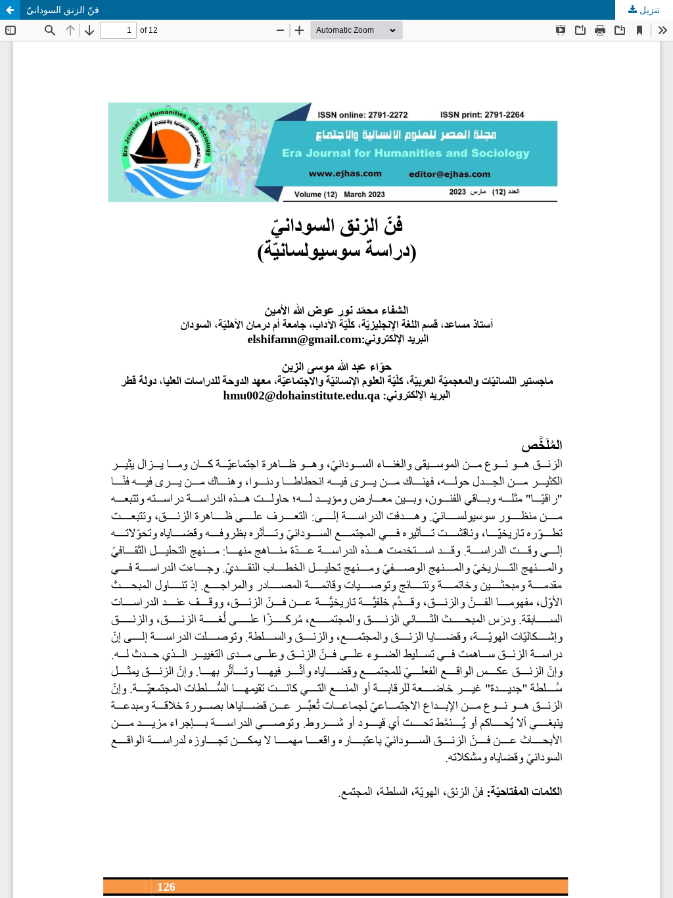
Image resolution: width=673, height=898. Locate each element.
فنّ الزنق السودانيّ (62, 10)
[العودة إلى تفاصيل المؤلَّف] (10, 10)
